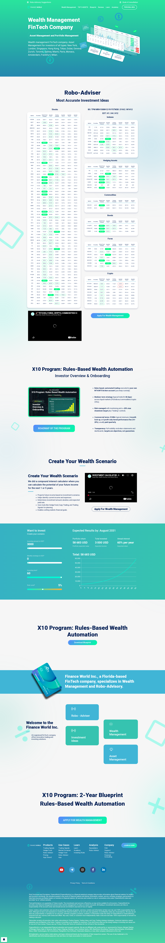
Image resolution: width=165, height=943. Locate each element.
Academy (77, 850)
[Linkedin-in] (103, 870)
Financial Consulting (108, 856)
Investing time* (32, 570)
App (59, 857)
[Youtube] (61, 870)
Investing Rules (79, 853)
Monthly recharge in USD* (35, 556)
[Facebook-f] (93, 870)
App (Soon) (47, 857)
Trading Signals (48, 848)
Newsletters (93, 848)
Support (107, 850)
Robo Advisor (48, 853)
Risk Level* (43, 585)
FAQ (106, 848)
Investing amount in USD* (35, 541)
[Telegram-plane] (72, 870)
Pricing (45, 855)
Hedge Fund (47, 850)
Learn (76, 848)
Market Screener (64, 850)
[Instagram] (82, 870)
